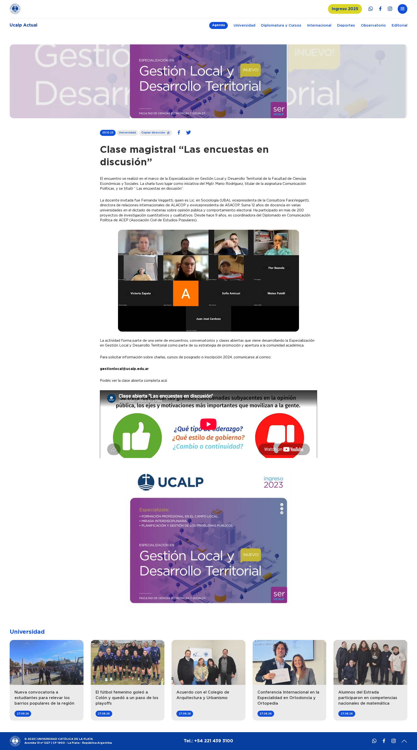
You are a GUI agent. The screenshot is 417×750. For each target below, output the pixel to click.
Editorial (399, 25)
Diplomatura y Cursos (281, 25)
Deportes (346, 25)
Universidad (244, 25)
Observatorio (373, 25)
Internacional (319, 25)
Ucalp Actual (23, 25)
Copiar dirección (156, 132)
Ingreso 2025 (345, 9)
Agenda (218, 25)
